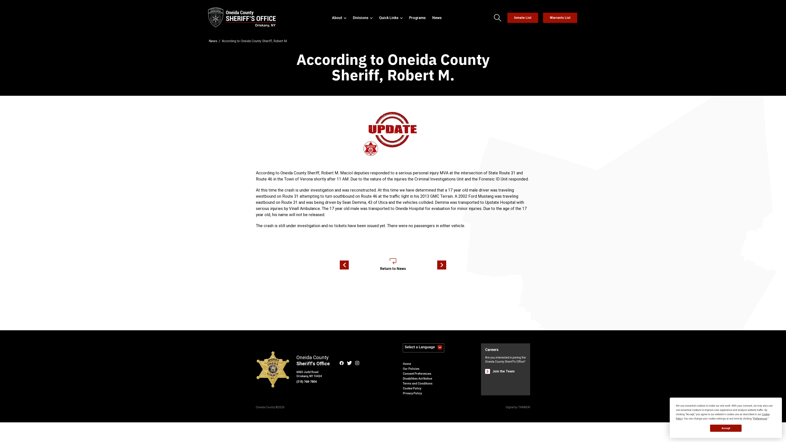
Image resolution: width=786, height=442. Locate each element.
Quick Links (389, 18)
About (337, 18)
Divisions (360, 18)
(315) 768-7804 (306, 381)
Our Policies (411, 368)
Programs (417, 18)
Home (407, 363)
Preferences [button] (760, 418)
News (437, 18)
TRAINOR (524, 407)
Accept (726, 428)
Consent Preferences (417, 373)
